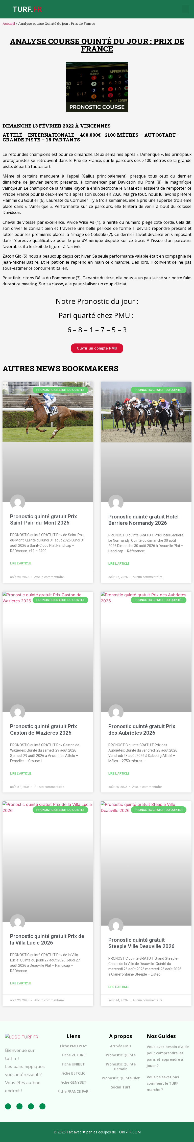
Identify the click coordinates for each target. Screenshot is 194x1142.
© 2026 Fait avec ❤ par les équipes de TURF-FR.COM (97, 1132)
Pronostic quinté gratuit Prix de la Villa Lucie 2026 (47, 939)
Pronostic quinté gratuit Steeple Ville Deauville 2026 (141, 943)
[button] (185, 9)
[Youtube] (42, 1106)
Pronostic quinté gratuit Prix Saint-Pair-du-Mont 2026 (43, 519)
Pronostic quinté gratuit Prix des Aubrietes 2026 (141, 729)
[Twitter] (31, 1106)
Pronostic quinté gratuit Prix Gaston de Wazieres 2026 (43, 729)
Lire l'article (20, 563)
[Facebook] (8, 1106)
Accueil (9, 23)
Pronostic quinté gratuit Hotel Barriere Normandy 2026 (143, 520)
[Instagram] (19, 1106)
